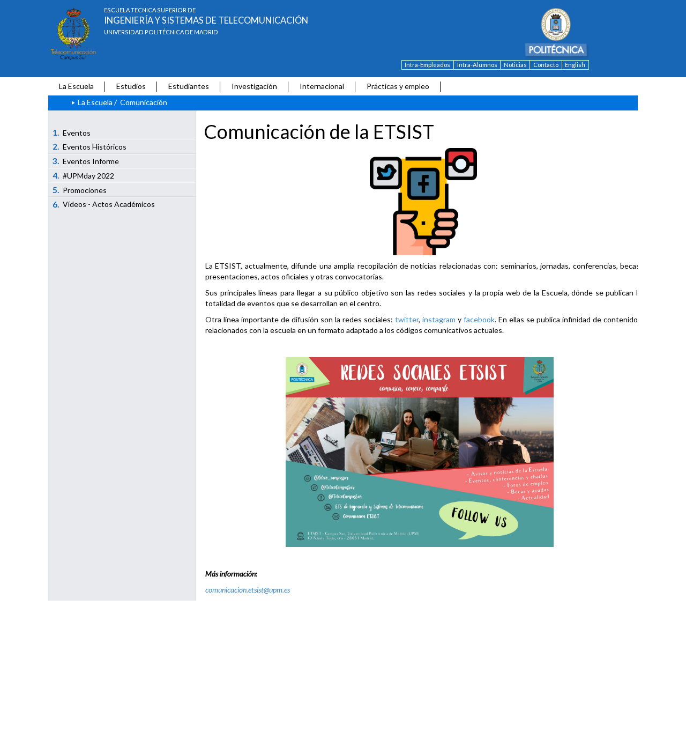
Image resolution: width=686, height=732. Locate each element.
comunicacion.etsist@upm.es (247, 589)
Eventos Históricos (90, 146)
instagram (439, 319)
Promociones (80, 190)
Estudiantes (188, 86)
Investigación (254, 86)
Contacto (545, 64)
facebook (479, 319)
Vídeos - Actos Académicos (104, 204)
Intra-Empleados (427, 64)
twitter (407, 319)
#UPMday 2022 (84, 175)
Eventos (72, 132)
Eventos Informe (86, 161)
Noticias (515, 64)
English (575, 64)
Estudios (131, 86)
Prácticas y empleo (398, 86)
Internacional (322, 86)
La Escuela (76, 86)
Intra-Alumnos (477, 64)
